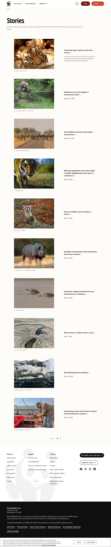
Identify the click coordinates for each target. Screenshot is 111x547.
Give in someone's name (37, 466)
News (8, 9)
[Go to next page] (60, 438)
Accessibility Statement (72, 527)
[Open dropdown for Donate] (102, 3)
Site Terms (11, 527)
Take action (54, 458)
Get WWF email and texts (91, 455)
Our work (17, 4)
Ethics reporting (55, 477)
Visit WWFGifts (33, 462)
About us (42, 4)
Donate (96, 4)
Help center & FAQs (57, 469)
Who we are (11, 458)
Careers (52, 462)
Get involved (30, 4)
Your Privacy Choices (38, 527)
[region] (55, 542)
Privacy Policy (22, 527)
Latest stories (12, 466)
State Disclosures (54, 527)
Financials (10, 462)
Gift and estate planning (37, 469)
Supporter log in (88, 462)
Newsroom (11, 477)
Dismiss (79, 542)
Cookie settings (13, 531)
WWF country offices (57, 473)
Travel (9, 481)
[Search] (77, 4)
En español (11, 473)
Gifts (85, 4)
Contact (52, 466)
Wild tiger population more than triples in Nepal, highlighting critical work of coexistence (79, 173)
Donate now (32, 458)
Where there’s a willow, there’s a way (78, 333)
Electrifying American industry (76, 373)
